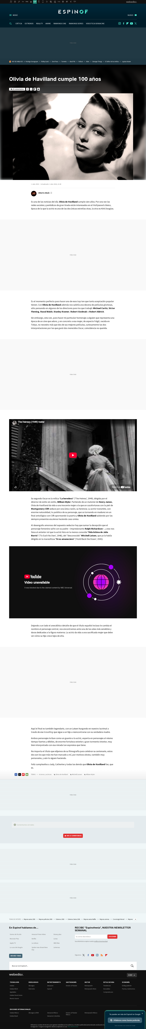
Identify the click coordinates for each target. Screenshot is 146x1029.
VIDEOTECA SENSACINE (95, 23)
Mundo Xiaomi (14, 998)
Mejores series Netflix (90, 919)
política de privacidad (101, 941)
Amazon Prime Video (39, 934)
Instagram (119, 23)
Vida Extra (32, 989)
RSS (102, 954)
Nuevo (130, 15)
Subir (130, 975)
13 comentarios (18, 89)
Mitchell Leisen (77, 774)
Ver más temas (15, 956)
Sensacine (50, 986)
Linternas (57, 947)
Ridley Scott (45, 62)
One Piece (55, 62)
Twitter (135, 23)
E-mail (38, 89)
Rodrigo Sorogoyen (32, 62)
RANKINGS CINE (59, 23)
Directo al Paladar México (71, 1014)
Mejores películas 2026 (46, 919)
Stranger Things (97, 62)
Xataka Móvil (14, 989)
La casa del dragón (16, 947)
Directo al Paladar (71, 986)
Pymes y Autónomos (128, 989)
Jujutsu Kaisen (126, 62)
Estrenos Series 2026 (74, 919)
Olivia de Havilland (62, 774)
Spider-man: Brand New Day (40, 948)
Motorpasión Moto (90, 989)
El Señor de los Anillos (112, 62)
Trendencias (107, 986)
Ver (74, 836)
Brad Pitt (72, 62)
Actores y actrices (45, 774)
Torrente (63, 62)
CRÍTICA (19, 23)
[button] (45, 192)
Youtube (131, 23)
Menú (15, 15)
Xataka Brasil (14, 1016)
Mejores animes (105, 919)
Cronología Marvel (119, 919)
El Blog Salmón (127, 986)
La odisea (35, 943)
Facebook (123, 23)
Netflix (34, 939)
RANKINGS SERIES (76, 23)
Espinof (73, 11)
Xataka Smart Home (16, 995)
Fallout (80, 62)
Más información (73, 1027)
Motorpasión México (91, 1013)
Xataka (12, 986)
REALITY (39, 23)
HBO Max (57, 943)
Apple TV (13, 943)
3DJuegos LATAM (34, 1013)
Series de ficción (15, 934)
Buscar (132, 966)
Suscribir (112, 937)
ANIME (48, 23)
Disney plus (57, 934)
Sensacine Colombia (53, 1016)
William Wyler (90, 774)
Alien (87, 62)
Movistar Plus (14, 939)
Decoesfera (106, 989)
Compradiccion (108, 992)
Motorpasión (89, 986)
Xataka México (14, 1013)
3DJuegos (31, 986)
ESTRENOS (29, 23)
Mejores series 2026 (29, 919)
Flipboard (127, 23)
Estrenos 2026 (60, 919)
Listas (56, 939)
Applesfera (13, 992)
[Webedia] (16, 974)
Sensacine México (52, 1013)
